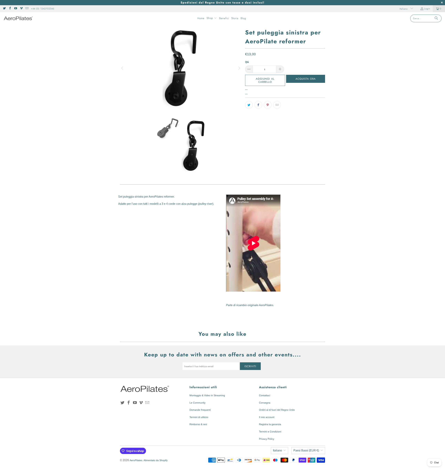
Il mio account (266, 417)
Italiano (404, 8)
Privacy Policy (266, 438)
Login (427, 8)
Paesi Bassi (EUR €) (306, 450)
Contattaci (264, 395)
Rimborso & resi (198, 424)
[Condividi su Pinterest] (268, 105)
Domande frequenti (200, 409)
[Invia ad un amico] (277, 105)
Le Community (197, 402)
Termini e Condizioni (270, 431)
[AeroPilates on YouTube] (15, 8)
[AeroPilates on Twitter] (4, 8)
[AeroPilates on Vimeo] (21, 8)
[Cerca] (436, 18)
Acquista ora (306, 79)
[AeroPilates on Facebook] (9, 8)
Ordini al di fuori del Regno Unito (277, 409)
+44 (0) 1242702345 (42, 8)
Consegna (264, 402)
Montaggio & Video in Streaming (207, 395)
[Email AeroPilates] (26, 8)
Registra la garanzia (270, 424)
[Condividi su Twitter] (249, 105)
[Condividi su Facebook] (258, 105)
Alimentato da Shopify (156, 460)
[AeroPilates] (18, 18)
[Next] (239, 68)
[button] (212, 18)
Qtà (247, 62)
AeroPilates (136, 460)
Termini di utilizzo (198, 417)
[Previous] (122, 68)
